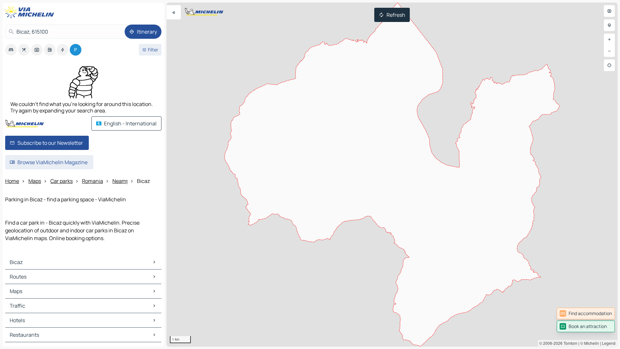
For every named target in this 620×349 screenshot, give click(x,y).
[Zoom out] (609, 51)
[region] (392, 174)
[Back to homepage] (31, 12)
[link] (586, 313)
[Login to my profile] (609, 11)
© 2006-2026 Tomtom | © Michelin (569, 343)
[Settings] (609, 25)
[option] (11, 50)
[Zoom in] (609, 39)
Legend (608, 343)
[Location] (609, 65)
